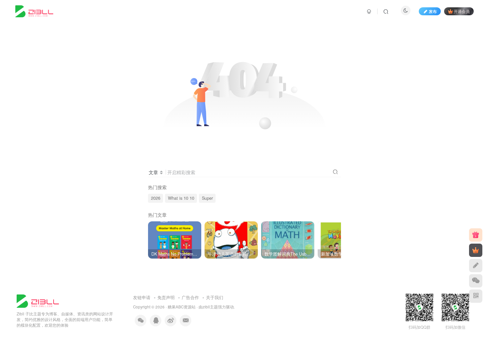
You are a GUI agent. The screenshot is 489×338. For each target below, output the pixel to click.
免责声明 (166, 297)
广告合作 (190, 297)
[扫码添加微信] (475, 280)
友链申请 (141, 297)
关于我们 (214, 297)
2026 (155, 198)
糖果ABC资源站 (182, 306)
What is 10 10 (181, 198)
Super (207, 198)
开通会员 (462, 11)
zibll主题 (210, 306)
